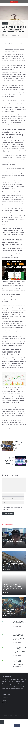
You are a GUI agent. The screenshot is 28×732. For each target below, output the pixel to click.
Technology (4, 702)
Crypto (5, 23)
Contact (10, 715)
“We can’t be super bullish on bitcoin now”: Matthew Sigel (12, 541)
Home (2, 725)
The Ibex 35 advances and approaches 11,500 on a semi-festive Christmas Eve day (18, 446)
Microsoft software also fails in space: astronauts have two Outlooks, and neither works (19, 650)
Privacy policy (16, 715)
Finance (4, 700)
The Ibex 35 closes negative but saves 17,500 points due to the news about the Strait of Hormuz (18, 637)
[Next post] (26, 461)
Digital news (5, 697)
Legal (5, 715)
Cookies (22, 715)
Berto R (7, 35)
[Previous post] (2, 446)
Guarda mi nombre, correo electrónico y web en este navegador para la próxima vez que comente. (14, 507)
